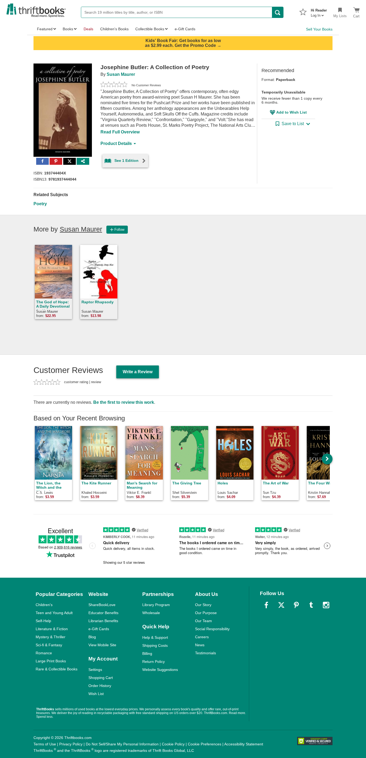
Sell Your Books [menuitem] (319, 29)
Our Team (203, 621)
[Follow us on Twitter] (281, 605)
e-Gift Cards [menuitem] (185, 29)
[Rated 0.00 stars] (113, 85)
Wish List (96, 694)
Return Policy (153, 661)
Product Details (116, 143)
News (199, 645)
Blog (92, 637)
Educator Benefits (103, 613)
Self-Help (43, 621)
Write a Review (137, 371)
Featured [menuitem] (45, 29)
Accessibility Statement (243, 744)
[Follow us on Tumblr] (311, 605)
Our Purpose (206, 613)
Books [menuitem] (68, 29)
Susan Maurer (121, 74)
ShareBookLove (101, 605)
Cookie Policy (173, 744)
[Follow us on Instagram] (326, 605)
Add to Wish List (291, 112)
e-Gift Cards (98, 629)
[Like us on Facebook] (266, 605)
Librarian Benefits (103, 621)
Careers (202, 637)
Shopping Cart (100, 677)
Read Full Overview (120, 132)
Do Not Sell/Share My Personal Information (122, 744)
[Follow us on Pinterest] (296, 605)
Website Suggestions (160, 669)
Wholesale (151, 613)
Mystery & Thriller (50, 637)
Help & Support (155, 637)
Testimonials (205, 653)
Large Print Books (51, 661)
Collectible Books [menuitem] (149, 29)
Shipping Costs (155, 645)
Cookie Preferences (204, 744)
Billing (147, 653)
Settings (95, 669)
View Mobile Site (102, 645)
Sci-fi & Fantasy (49, 645)
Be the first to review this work (123, 402)
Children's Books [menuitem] (114, 29)
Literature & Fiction (52, 629)
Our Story (203, 605)
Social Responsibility (212, 629)
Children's (44, 605)
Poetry (40, 203)
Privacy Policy (71, 744)
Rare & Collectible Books (56, 669)
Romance (44, 653)
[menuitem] (319, 11)
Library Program (156, 605)
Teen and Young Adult (54, 613)
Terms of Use (44, 744)
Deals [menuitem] (88, 29)
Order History (99, 686)
